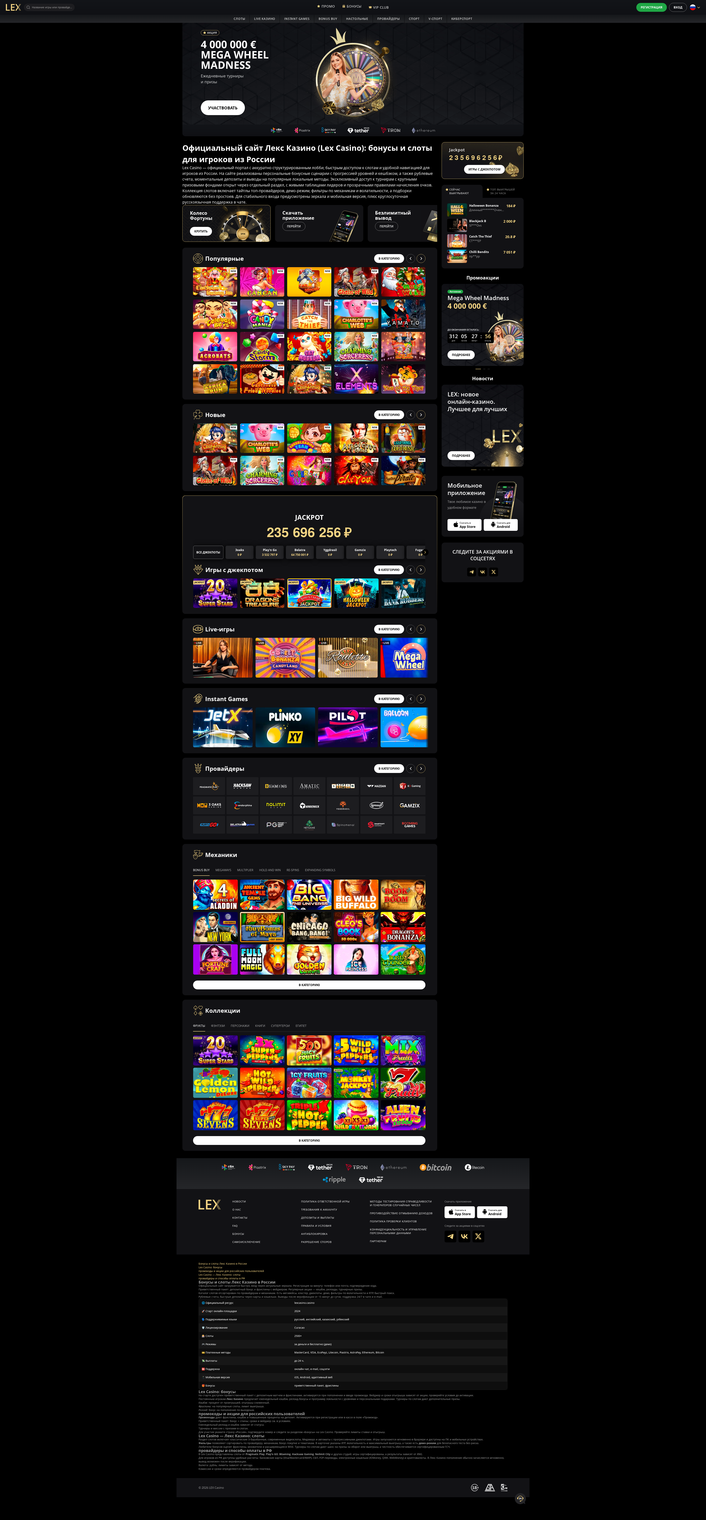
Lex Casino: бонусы (210, 1267)
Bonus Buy (328, 19)
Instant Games (296, 19)
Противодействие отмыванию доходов (401, 1213)
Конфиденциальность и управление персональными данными (398, 1231)
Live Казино (264, 19)
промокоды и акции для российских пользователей (231, 1271)
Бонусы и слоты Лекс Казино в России (223, 1263)
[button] (437, 223)
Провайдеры (388, 19)
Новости (239, 1201)
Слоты (239, 19)
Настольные (357, 19)
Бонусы (238, 1234)
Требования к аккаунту (319, 1209)
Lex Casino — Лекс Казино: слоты (219, 1274)
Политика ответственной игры (325, 1201)
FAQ (235, 1225)
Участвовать (223, 108)
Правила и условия (316, 1225)
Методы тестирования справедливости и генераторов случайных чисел (401, 1203)
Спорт (414, 19)
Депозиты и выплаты (317, 1217)
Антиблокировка (314, 1234)
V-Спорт (435, 19)
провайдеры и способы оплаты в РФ (222, 1278)
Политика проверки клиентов (393, 1221)
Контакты (239, 1217)
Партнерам (378, 1241)
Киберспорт (461, 19)
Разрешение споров (316, 1242)
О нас (236, 1209)
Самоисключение (246, 1242)
